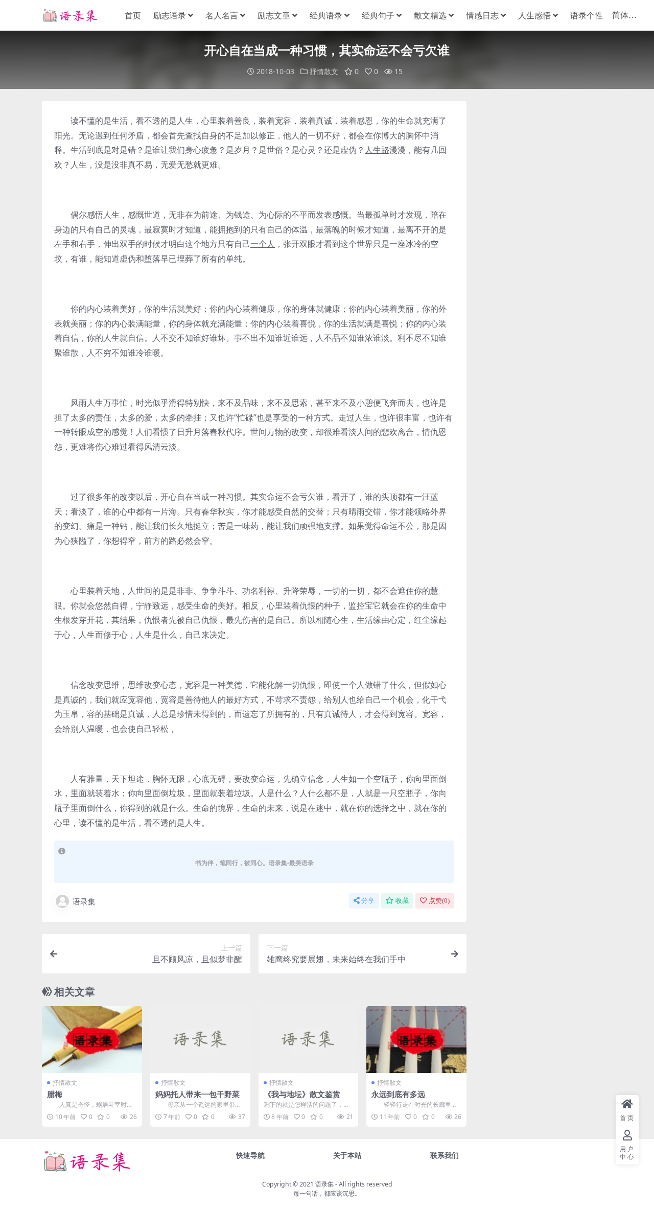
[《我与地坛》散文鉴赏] (309, 1039)
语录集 (84, 901)
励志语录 (169, 15)
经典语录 (326, 15)
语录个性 (586, 15)
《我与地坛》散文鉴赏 (302, 1094)
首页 (133, 15)
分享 (368, 900)
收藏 (402, 900)
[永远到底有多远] (416, 1039)
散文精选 (430, 15)
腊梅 (54, 1094)
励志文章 (274, 15)
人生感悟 (534, 15)
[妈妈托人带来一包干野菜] (200, 1039)
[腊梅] (92, 1039)
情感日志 (482, 15)
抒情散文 (324, 71)
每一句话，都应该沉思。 (327, 1193)
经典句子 (378, 15)
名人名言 (221, 15)
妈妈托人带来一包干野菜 (197, 1094)
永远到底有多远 (398, 1094)
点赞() (439, 900)
